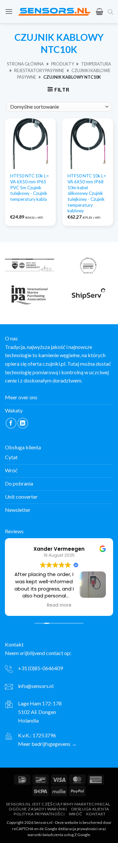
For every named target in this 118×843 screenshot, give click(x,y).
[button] (9, 11)
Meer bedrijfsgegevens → (47, 744)
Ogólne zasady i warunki (38, 808)
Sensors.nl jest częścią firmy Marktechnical (58, 804)
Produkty (62, 63)
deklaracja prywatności (78, 829)
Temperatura (96, 63)
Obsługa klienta (90, 808)
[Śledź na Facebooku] (11, 423)
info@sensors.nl (35, 686)
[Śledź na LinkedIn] (22, 423)
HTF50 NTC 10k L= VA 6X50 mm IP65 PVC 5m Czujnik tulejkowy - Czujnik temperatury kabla (29, 187)
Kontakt (96, 813)
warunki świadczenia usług (51, 834)
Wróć (75, 813)
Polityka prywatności (39, 813)
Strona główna (25, 63)
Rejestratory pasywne (39, 70)
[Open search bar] (110, 11)
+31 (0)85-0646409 (40, 668)
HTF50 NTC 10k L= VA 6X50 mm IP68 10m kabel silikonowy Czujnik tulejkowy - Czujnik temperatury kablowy (87, 193)
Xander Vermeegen (59, 548)
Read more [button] (59, 605)
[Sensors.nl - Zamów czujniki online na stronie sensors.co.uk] (54, 11)
